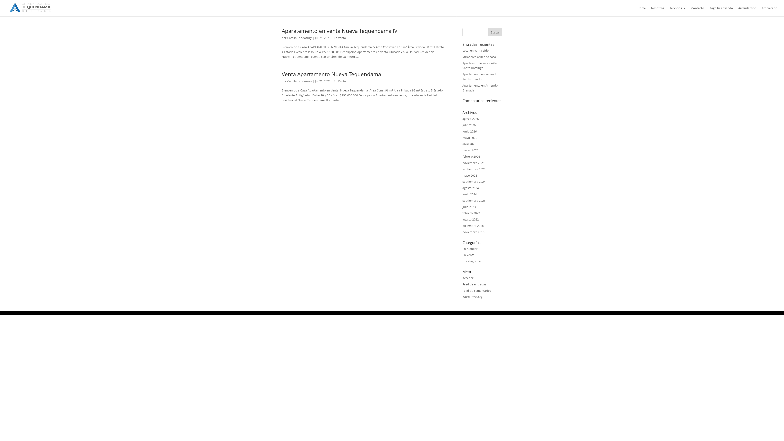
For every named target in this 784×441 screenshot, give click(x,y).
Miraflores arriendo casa (479, 57)
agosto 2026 (470, 119)
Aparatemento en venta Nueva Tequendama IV (339, 31)
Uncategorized (472, 261)
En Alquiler (470, 249)
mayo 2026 (469, 138)
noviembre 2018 (473, 232)
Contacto (697, 8)
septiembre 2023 (474, 201)
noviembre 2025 (473, 163)
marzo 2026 (470, 150)
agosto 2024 (470, 188)
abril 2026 (469, 144)
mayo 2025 (469, 175)
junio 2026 (469, 131)
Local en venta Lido (475, 50)
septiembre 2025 (474, 169)
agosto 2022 (470, 219)
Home (641, 8)
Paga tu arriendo (721, 8)
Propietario (769, 8)
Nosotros (657, 8)
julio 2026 (469, 125)
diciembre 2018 (473, 226)
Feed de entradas (474, 284)
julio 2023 (469, 207)
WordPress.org (472, 297)
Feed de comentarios (476, 291)
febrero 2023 (471, 213)
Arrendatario (747, 8)
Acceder (467, 278)
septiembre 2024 (474, 182)
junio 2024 (469, 194)
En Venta (340, 38)
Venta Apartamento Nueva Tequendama (331, 74)
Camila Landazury (299, 38)
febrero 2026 (471, 156)
